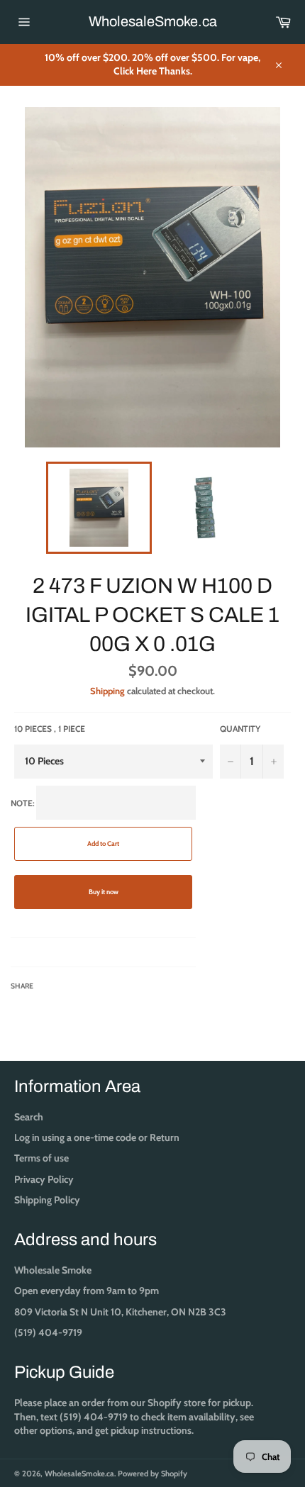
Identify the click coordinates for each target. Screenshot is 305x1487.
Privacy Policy (44, 1179)
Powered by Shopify (152, 1473)
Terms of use (41, 1158)
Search (28, 1116)
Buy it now (103, 892)
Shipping (107, 690)
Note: (65, 894)
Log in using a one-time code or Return (96, 1137)
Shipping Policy (47, 1199)
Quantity (240, 728)
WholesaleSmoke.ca (153, 21)
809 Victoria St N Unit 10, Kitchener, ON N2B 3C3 (120, 1311)
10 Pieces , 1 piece (49, 728)
